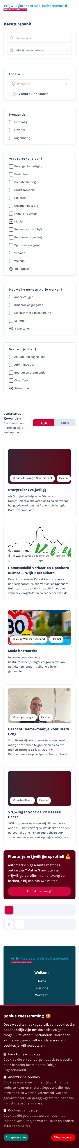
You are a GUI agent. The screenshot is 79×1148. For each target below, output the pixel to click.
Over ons (41, 988)
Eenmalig (20, 122)
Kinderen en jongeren (28, 305)
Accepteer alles (16, 1137)
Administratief (24, 365)
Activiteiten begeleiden (29, 357)
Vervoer (19, 253)
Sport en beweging (27, 245)
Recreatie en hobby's (28, 229)
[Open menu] (72, 7)
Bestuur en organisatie (29, 372)
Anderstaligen (23, 297)
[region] (39, 1077)
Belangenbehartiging (28, 166)
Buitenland (21, 174)
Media (18, 221)
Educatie (20, 198)
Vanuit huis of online (33, 94)
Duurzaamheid (24, 190)
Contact (41, 995)
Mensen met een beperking (32, 313)
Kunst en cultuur (25, 213)
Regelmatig (22, 138)
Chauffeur (21, 380)
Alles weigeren (63, 1137)
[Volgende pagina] (19, 924)
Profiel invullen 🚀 (39, 891)
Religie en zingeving (28, 237)
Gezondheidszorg (26, 206)
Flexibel (19, 130)
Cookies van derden (24, 1110)
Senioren (20, 321)
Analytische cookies (24, 1077)
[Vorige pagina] (9, 924)
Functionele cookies (24, 1054)
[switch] (13, 94)
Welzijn (19, 261)
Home (41, 981)
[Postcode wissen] (65, 83)
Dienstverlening (25, 182)
